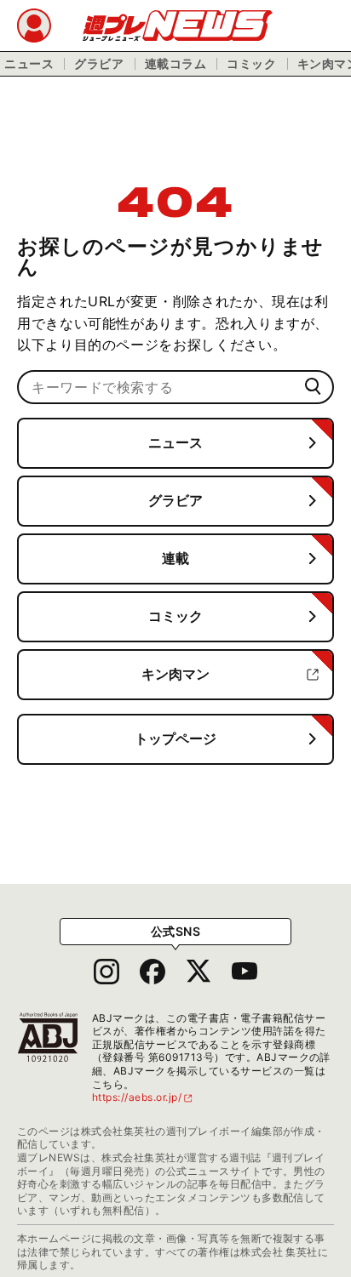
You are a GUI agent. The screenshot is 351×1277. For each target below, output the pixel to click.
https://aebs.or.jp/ (143, 1097)
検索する (313, 387)
